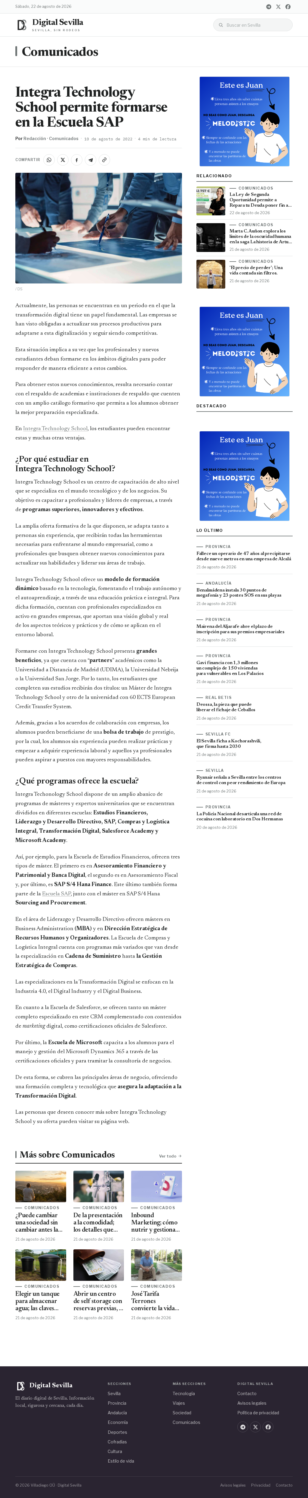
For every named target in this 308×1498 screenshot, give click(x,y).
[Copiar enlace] (104, 160)
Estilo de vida (121, 1461)
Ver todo (167, 1156)
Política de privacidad (258, 1412)
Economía (118, 1422)
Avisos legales (251, 1403)
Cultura (115, 1451)
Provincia (117, 1403)
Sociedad (182, 1412)
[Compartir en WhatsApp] (49, 160)
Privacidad (260, 1485)
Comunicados (60, 52)
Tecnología (184, 1393)
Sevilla (114, 1393)
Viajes (179, 1403)
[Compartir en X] (63, 160)
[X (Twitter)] (278, 6)
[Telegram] (268, 6)
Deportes (117, 1432)
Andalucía (117, 1412)
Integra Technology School (55, 429)
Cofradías (117, 1441)
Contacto (247, 1393)
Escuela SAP (56, 894)
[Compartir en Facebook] (76, 160)
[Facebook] (288, 6)
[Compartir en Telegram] (90, 160)
